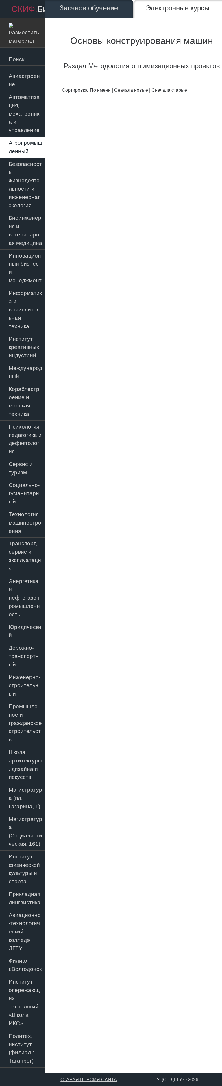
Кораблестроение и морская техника (24, 401)
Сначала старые (169, 90)
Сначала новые (131, 90)
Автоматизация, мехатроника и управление (24, 113)
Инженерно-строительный (24, 685)
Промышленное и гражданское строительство (25, 723)
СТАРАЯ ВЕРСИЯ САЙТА (88, 1079)
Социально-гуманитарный (24, 493)
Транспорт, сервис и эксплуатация (25, 555)
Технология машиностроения (25, 522)
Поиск (16, 59)
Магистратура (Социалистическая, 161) (25, 831)
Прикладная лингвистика (24, 898)
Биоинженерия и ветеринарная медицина (25, 230)
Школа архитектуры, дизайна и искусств (25, 764)
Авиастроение (24, 80)
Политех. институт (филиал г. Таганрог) (22, 1048)
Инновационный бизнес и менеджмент (25, 268)
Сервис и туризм (21, 468)
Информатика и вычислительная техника (25, 309)
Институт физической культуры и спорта (24, 869)
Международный (25, 372)
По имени (100, 90)
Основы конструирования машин (141, 40)
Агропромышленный (25, 147)
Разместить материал (24, 32)
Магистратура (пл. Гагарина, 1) (25, 798)
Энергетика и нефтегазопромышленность (24, 597)
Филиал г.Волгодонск (25, 965)
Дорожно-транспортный (24, 656)
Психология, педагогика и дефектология (25, 439)
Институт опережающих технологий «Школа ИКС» (24, 1002)
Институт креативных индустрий (24, 347)
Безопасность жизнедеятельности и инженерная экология (25, 184)
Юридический (25, 631)
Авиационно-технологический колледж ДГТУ (25, 931)
